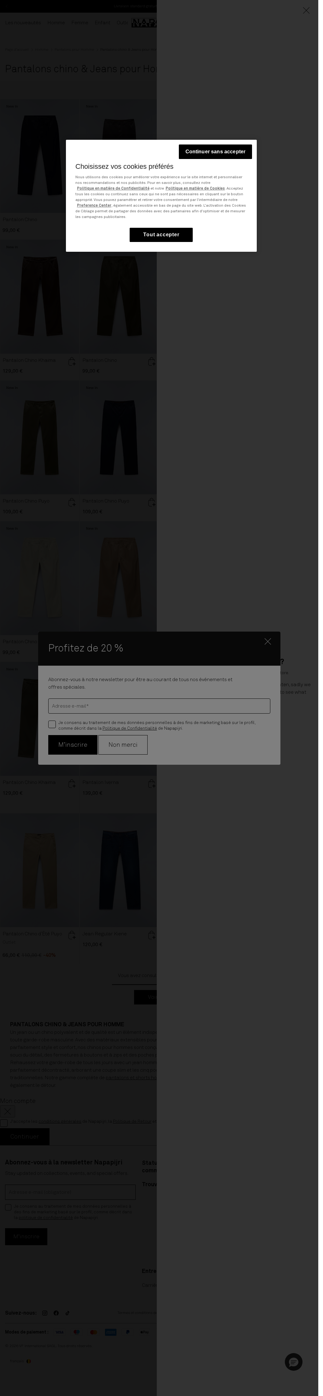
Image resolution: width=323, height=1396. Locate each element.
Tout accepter (161, 234)
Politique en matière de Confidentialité (113, 189)
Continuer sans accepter (215, 151)
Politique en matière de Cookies (195, 189)
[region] (161, 196)
